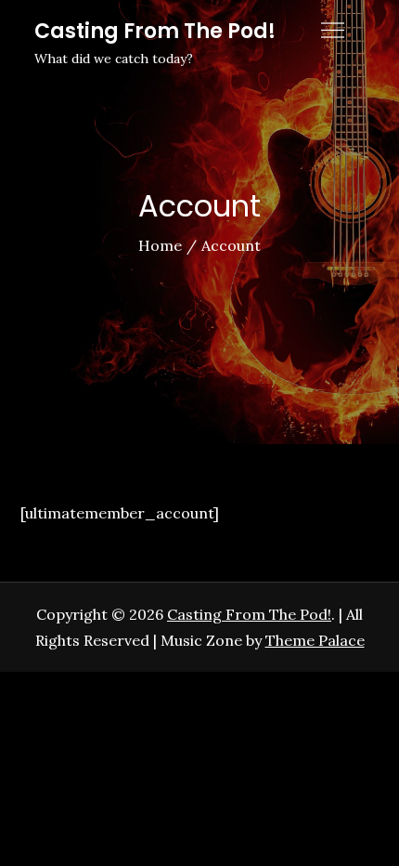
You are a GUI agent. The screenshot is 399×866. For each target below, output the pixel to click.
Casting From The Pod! (155, 31)
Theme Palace (315, 640)
